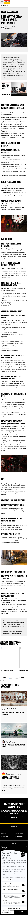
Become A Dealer (19, 833)
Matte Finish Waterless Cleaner (10, 164)
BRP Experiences (19, 836)
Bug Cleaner (5, 168)
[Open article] (14, 706)
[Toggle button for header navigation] (2, 2)
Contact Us (14, 818)
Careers (17, 830)
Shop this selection (5, 681)
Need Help (3, 833)
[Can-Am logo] (7, 2)
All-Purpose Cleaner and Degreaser (11, 159)
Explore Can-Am (5, 830)
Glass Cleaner (5, 171)
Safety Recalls (4, 836)
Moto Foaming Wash (7, 155)
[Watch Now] (14, 89)
